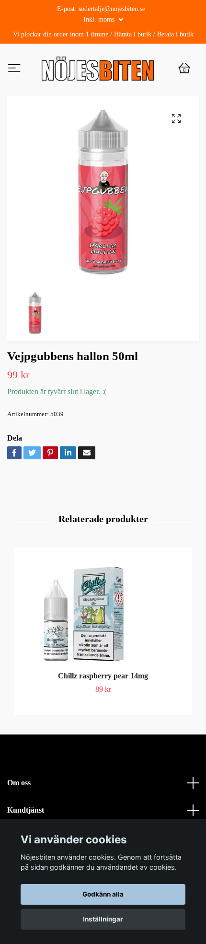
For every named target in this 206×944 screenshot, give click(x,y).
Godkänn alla (103, 894)
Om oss (19, 803)
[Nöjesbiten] (123, 72)
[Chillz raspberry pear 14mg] (103, 632)
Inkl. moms (99, 19)
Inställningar (103, 919)
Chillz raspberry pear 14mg (103, 696)
